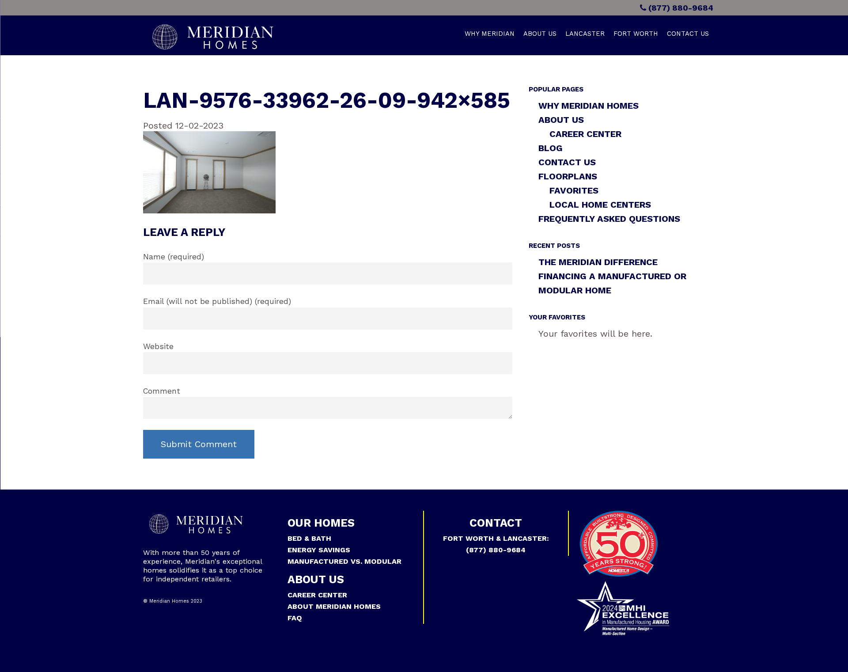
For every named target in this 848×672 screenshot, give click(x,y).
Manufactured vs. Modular (344, 561)
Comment (161, 391)
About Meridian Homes (334, 606)
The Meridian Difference (598, 262)
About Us (539, 34)
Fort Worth (635, 34)
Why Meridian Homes (588, 105)
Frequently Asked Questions (609, 218)
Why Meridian (490, 34)
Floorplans (567, 176)
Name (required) (173, 256)
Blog (550, 148)
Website (158, 346)
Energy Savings (319, 550)
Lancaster (585, 34)
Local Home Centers (600, 204)
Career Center (585, 134)
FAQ (295, 618)
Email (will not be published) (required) (217, 301)
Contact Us (688, 34)
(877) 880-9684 (679, 7)
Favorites (573, 190)
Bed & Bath (309, 538)
